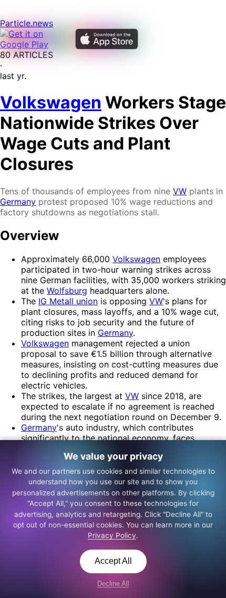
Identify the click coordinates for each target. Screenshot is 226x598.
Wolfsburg (67, 290)
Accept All (113, 560)
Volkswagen (136, 259)
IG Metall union (68, 301)
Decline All (113, 583)
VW (180, 191)
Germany (18, 201)
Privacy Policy (112, 535)
